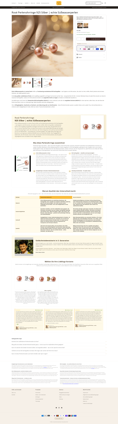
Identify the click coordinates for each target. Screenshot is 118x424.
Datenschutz (86, 399)
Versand (88, 32)
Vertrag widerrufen (59, 418)
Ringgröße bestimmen (64, 392)
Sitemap (61, 399)
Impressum (85, 392)
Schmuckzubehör (39, 399)
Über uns (14, 392)
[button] (14, 3)
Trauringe (37, 401)
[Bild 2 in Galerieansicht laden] (27, 83)
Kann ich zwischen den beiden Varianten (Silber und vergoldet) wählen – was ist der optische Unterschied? (38, 347)
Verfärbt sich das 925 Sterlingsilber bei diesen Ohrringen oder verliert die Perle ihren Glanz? (35, 350)
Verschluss (45, 367)
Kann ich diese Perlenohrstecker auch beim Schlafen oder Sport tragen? (30, 353)
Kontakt (13, 394)
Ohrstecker (37, 392)
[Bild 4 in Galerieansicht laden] (48, 83)
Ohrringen (92, 368)
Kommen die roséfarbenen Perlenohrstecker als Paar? (25, 341)
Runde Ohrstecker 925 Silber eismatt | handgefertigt (70, 383)
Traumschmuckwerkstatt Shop (58, 421)
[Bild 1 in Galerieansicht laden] (16, 83)
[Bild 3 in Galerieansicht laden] (37, 83)
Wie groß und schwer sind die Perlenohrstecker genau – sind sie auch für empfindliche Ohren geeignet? (37, 344)
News (60, 397)
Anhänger (37, 397)
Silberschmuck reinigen (64, 394)
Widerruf (85, 401)
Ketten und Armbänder (40, 394)
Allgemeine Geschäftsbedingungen (91, 394)
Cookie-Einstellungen (87, 403)
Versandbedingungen (88, 397)
